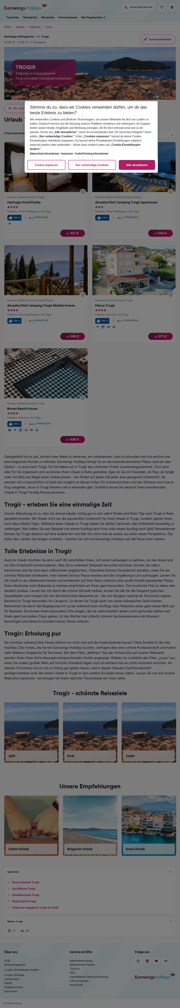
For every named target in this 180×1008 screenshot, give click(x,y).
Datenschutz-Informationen (44, 153)
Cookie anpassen (46, 165)
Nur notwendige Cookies (92, 165)
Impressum (67, 153)
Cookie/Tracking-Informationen (91, 153)
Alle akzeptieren (137, 165)
